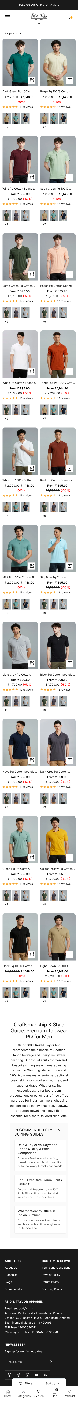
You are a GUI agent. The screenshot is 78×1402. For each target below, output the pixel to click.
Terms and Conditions (56, 1267)
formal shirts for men (46, 1060)
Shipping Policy (52, 1289)
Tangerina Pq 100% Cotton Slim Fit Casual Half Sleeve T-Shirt (58, 383)
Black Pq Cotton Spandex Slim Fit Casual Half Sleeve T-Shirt (57, 675)
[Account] (70, 16)
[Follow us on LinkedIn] (45, 1374)
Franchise (11, 1274)
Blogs (8, 1282)
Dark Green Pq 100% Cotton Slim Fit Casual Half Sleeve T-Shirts (19, 92)
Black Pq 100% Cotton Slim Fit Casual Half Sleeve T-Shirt (19, 966)
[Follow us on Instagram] (27, 1374)
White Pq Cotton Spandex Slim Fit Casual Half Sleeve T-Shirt (19, 383)
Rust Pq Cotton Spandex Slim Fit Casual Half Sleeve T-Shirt (57, 480)
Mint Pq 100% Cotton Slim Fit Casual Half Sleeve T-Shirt (19, 577)
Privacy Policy (51, 1274)
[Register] (50, 1361)
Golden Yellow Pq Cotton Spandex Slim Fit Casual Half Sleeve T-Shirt (56, 869)
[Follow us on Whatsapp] (71, 1381)
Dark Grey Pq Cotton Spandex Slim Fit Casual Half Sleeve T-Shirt (56, 772)
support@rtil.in (23, 1308)
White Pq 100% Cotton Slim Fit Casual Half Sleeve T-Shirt (19, 480)
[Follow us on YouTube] (36, 1374)
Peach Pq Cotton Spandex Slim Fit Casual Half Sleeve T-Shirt (57, 286)
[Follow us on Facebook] (18, 1374)
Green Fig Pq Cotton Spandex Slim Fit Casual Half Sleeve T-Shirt (18, 869)
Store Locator (14, 1289)
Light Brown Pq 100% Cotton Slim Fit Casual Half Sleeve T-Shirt (57, 966)
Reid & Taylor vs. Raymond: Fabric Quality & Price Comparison (38, 1149)
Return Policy (50, 1282)
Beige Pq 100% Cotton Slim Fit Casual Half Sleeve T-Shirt (57, 92)
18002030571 (27, 1327)
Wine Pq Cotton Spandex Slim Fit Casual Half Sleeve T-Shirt (19, 189)
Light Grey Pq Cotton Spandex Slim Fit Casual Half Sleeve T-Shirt (18, 675)
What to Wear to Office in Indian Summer (36, 1213)
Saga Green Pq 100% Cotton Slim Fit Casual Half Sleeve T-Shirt (57, 189)
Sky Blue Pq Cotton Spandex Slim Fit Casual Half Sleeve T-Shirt (56, 577)
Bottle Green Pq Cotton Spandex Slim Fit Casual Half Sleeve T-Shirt (18, 286)
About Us (11, 1267)
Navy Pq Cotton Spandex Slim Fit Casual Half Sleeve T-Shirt (19, 772)
